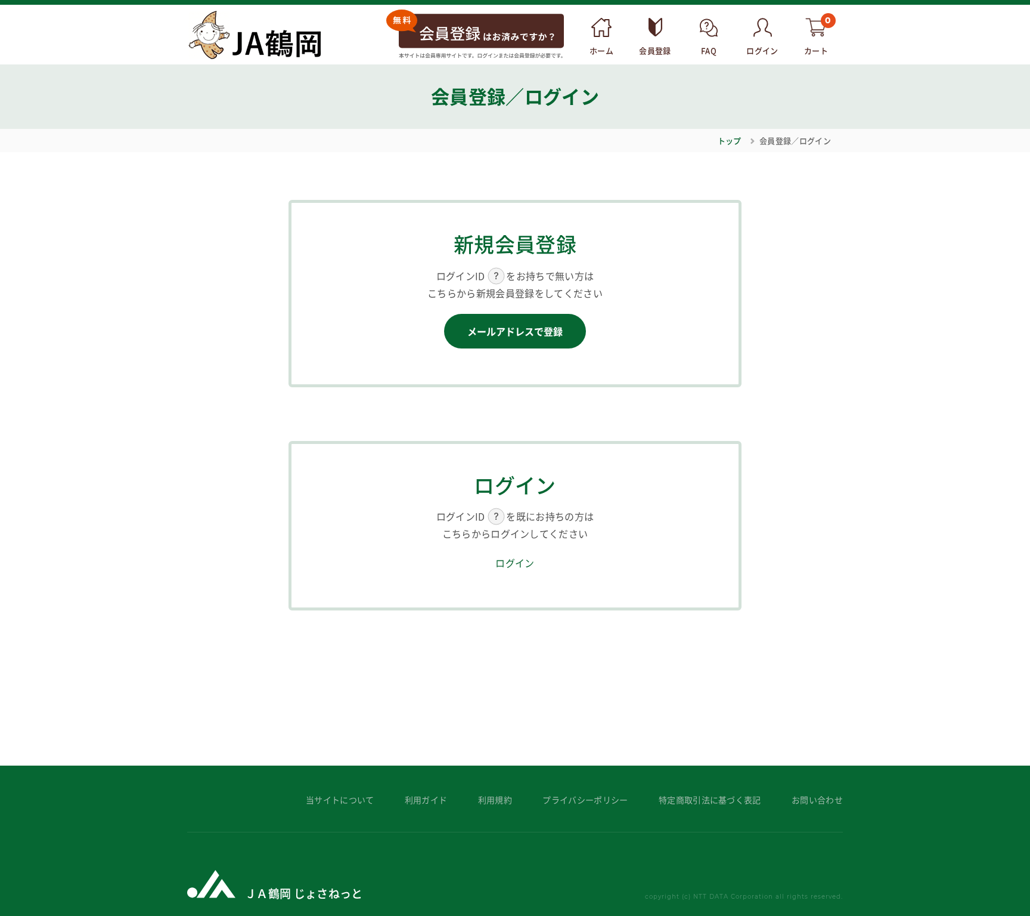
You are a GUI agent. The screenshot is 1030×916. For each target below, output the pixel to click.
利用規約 (495, 800)
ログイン (514, 563)
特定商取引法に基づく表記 (710, 800)
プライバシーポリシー (585, 800)
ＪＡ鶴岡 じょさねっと (304, 893)
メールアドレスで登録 (515, 331)
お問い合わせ (817, 800)
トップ (730, 140)
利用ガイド (426, 800)
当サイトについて (340, 800)
